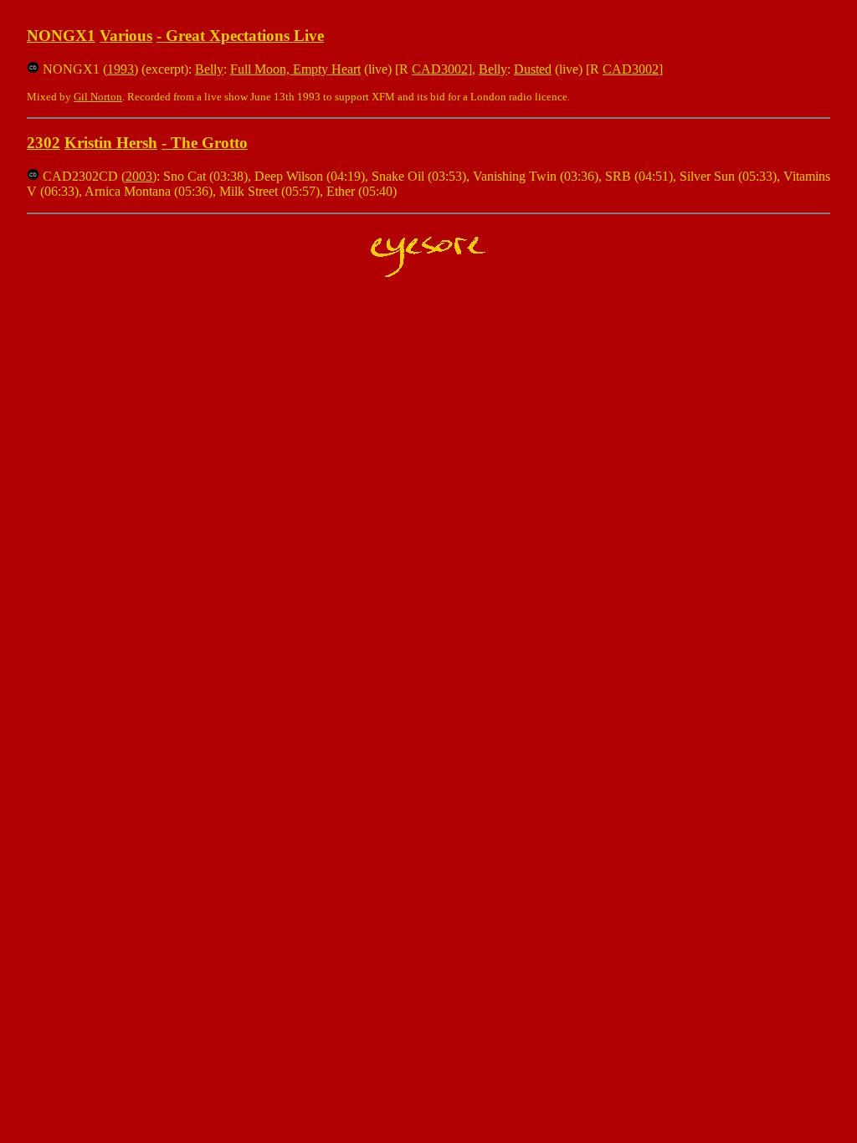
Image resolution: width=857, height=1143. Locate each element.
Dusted (533, 69)
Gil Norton (98, 96)
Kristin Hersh (110, 142)
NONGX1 (61, 35)
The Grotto (209, 142)
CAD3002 (440, 69)
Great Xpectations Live (245, 35)
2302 (43, 142)
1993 (120, 69)
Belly (209, 69)
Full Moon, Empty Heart (295, 69)
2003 (139, 176)
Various (126, 35)
